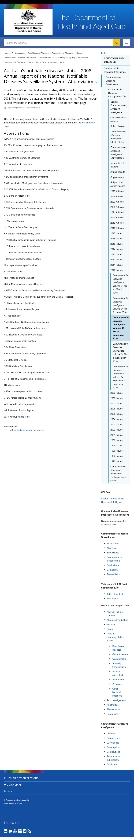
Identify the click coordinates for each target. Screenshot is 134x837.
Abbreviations (114, 709)
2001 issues (116, 434)
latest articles (117, 137)
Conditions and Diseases (38, 53)
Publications (113, 565)
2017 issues (116, 233)
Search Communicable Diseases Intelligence (112, 500)
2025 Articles (117, 191)
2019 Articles (117, 222)
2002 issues (116, 429)
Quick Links (14, 784)
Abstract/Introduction (117, 619)
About (11, 791)
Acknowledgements (116, 700)
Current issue (113, 738)
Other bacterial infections (117, 692)
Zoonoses (117, 684)
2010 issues (83, 57)
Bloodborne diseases (118, 647)
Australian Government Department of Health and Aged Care (28, 21)
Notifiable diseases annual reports (26, 430)
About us (111, 548)
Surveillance (113, 552)
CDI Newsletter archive (118, 119)
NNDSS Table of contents (115, 613)
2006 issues (116, 408)
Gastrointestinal (120, 654)
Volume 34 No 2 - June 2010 (120, 305)
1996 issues (116, 461)
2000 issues (116, 440)
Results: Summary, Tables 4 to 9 (115, 637)
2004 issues (116, 419)
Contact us (112, 569)
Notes (110, 629)
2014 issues (116, 249)
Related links (113, 574)
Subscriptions (114, 747)
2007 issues (116, 403)
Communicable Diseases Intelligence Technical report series (118, 473)
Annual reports (117, 171)
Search (117, 107)
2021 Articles (117, 212)
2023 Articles (117, 201)
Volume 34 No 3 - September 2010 (34, 62)
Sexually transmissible (119, 665)
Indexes (111, 733)
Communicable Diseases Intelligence (67, 53)
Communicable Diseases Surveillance (20, 57)
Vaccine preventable (118, 673)
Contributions (113, 751)
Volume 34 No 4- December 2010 (120, 352)
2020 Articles (117, 217)
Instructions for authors (118, 164)
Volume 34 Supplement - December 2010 (120, 377)
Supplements (117, 177)
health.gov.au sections (23, 778)
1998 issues (116, 450)
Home (6, 53)
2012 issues (116, 259)
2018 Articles (117, 228)
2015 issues (116, 243)
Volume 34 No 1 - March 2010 (120, 284)
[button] (123, 833)
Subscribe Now (108, 524)
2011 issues (116, 264)
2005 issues (116, 413)
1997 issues (116, 456)
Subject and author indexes (117, 184)
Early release (117, 152)
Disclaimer (112, 764)
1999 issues (116, 445)
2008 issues (116, 398)
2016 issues (116, 238)
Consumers (18, 53)
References (112, 713)
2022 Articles (117, 207)
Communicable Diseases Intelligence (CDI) (57, 57)
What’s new (112, 543)
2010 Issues (113, 742)
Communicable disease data (114, 558)
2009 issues (116, 392)
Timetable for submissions (113, 758)
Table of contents (115, 594)
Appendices (113, 704)
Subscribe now (117, 126)
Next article (112, 598)
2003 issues (116, 424)
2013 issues (116, 254)
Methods (111, 624)
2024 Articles (117, 196)
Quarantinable (119, 658)
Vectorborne (118, 679)
